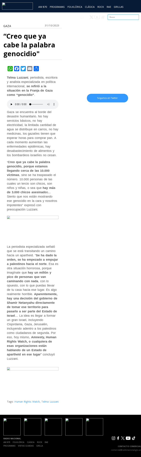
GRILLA (39, 445)
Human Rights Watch (27, 401)
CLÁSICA (90, 6)
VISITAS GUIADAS (26, 445)
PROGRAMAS (57, 6)
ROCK (100, 6)
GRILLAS (118, 6)
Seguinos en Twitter (107, 97)
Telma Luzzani (49, 401)
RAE (109, 6)
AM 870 (42, 6)
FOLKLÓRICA (74, 6)
